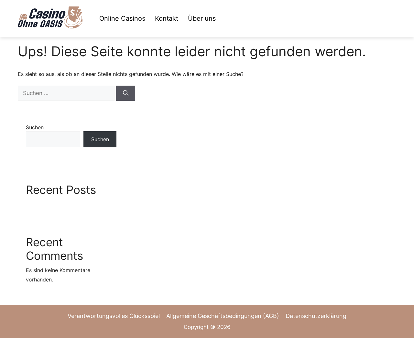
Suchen (35, 127)
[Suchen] (125, 93)
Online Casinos (122, 18)
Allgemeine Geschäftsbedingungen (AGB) (222, 315)
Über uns (202, 18)
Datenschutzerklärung (316, 315)
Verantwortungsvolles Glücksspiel (114, 315)
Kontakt (166, 18)
